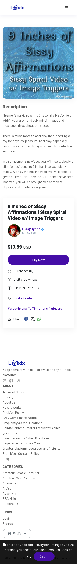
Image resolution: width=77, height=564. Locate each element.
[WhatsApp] (39, 318)
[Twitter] (33, 318)
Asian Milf (9, 493)
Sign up (8, 523)
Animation (10, 483)
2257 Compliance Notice (20, 417)
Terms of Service (15, 392)
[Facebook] (26, 318)
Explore (8, 503)
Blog (6, 458)
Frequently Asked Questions (22, 423)
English (18, 533)
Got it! (44, 556)
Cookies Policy (13, 412)
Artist (7, 488)
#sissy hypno (17, 308)
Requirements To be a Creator (24, 443)
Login (7, 518)
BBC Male (9, 498)
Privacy (8, 397)
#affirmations (38, 308)
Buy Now (38, 260)
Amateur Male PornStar (19, 478)
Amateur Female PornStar (21, 473)
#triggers (55, 308)
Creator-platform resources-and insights (32, 448)
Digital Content (24, 298)
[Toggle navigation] (66, 8)
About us (9, 402)
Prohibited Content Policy (21, 453)
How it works (12, 407)
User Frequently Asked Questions (26, 438)
